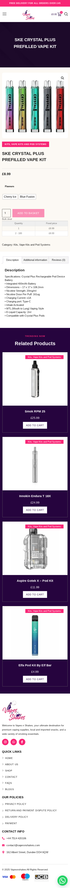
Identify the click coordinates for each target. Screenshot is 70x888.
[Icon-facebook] (22, 742)
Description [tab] (12, 259)
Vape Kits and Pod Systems (28, 144)
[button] (66, 14)
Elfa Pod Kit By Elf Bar (35, 665)
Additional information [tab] (35, 259)
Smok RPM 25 (35, 411)
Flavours (9, 186)
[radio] (10, 196)
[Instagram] (5, 742)
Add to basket (28, 213)
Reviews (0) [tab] (58, 259)
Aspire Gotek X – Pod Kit (35, 580)
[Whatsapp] (14, 742)
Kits (7, 144)
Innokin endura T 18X (35, 496)
